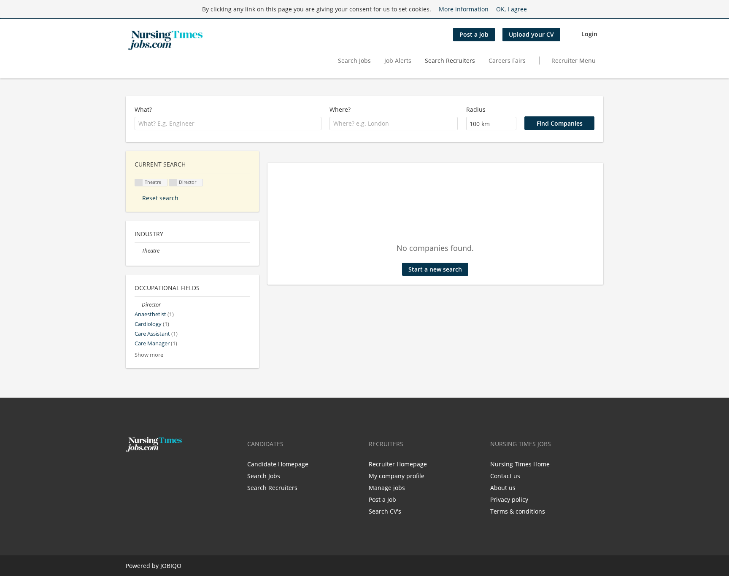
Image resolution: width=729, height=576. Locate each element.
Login (589, 34)
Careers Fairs (507, 61)
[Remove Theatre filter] (138, 250)
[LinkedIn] (158, 470)
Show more (149, 354)
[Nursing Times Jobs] (165, 40)
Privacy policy (509, 499)
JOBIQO (170, 566)
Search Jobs (354, 61)
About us (503, 488)
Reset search (160, 198)
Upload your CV (531, 34)
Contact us (505, 476)
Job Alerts (397, 61)
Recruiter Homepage (398, 464)
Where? (340, 109)
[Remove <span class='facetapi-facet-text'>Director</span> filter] (173, 182)
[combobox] (228, 123)
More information (464, 9)
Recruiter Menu (573, 61)
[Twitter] (146, 470)
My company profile (396, 476)
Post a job (474, 34)
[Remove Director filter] (138, 304)
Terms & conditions (517, 511)
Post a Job (382, 499)
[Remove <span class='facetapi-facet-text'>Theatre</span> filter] (139, 182)
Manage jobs (387, 488)
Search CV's (385, 511)
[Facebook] (132, 470)
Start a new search (435, 269)
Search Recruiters (450, 61)
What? (143, 109)
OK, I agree (511, 9)
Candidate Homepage (277, 464)
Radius (476, 109)
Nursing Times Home (520, 464)
